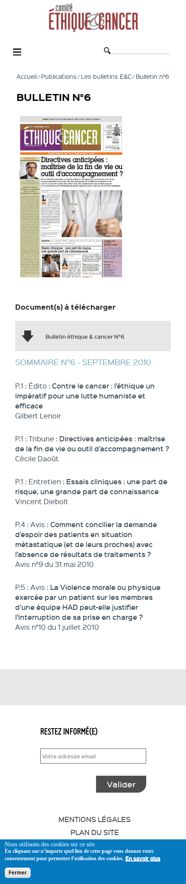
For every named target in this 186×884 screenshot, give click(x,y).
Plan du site (95, 832)
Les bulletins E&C (106, 76)
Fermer (18, 873)
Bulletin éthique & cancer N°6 (85, 336)
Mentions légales (94, 819)
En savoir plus (142, 858)
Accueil (26, 76)
